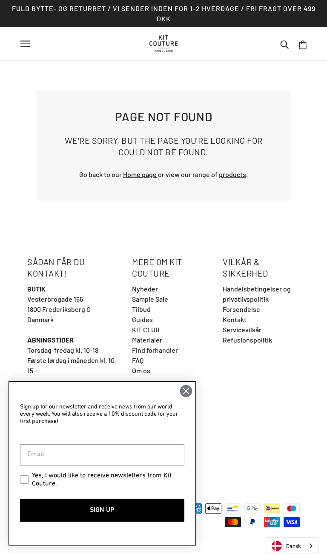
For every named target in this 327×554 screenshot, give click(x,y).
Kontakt (235, 319)
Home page (140, 174)
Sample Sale (150, 299)
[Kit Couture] (163, 43)
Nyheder (145, 289)
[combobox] (292, 545)
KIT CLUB (146, 330)
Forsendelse (241, 309)
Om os (141, 370)
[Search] (284, 44)
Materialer (147, 340)
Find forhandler (155, 350)
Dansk (293, 546)
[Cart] (302, 44)
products (232, 174)
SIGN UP (102, 510)
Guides (142, 319)
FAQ (137, 360)
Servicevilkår (242, 330)
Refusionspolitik (247, 340)
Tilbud (141, 309)
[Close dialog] (186, 391)
